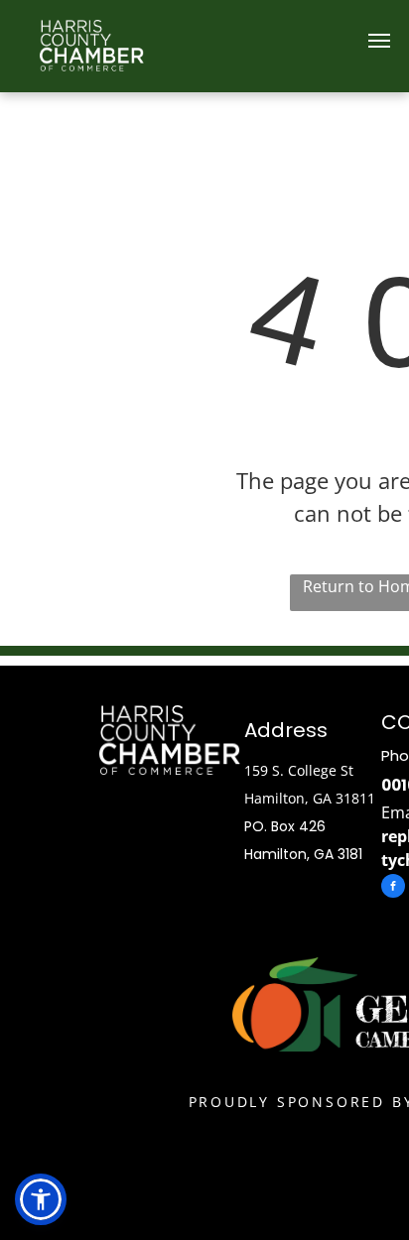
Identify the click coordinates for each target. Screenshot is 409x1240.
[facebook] (393, 888)
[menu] (379, 41)
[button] (41, 1199)
